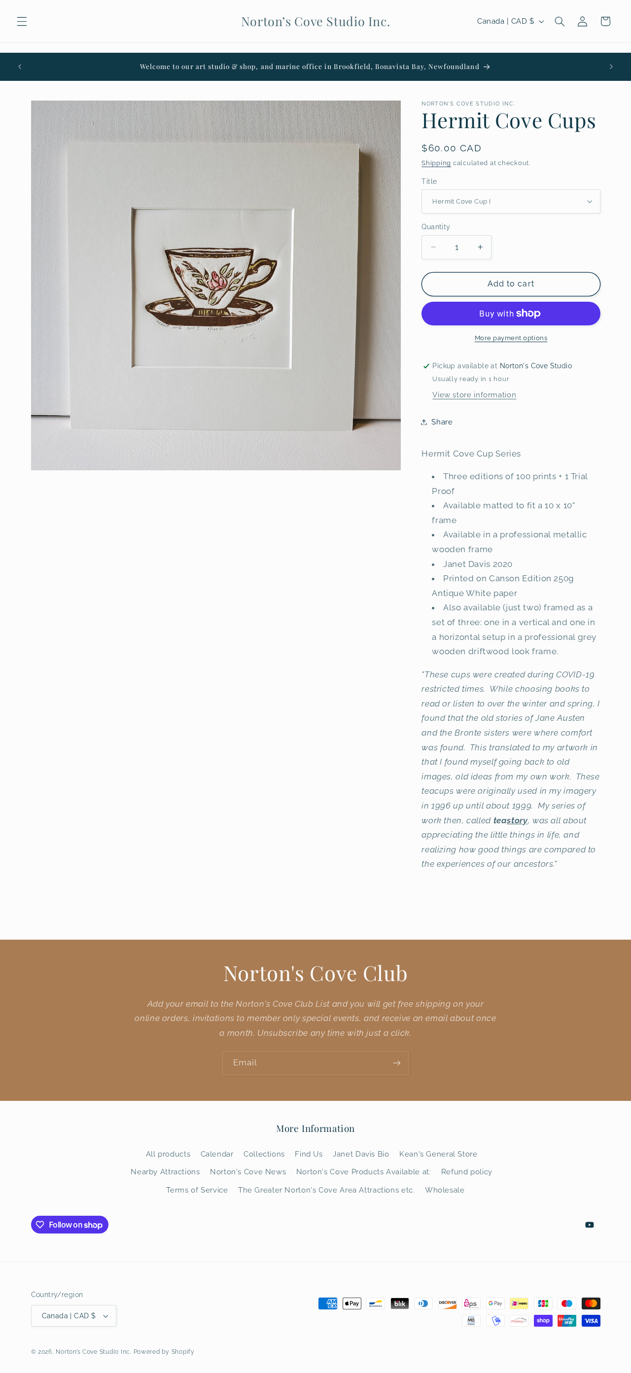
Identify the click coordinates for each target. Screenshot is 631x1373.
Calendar (217, 1154)
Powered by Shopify (164, 1351)
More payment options (511, 338)
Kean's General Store (438, 1154)
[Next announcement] (611, 66)
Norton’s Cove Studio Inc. (93, 1351)
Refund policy (466, 1171)
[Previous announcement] (20, 66)
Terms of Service (197, 1190)
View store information (474, 394)
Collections (264, 1154)
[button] (21, 21)
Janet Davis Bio (361, 1154)
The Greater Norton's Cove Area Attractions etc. (326, 1190)
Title (429, 181)
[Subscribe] (397, 1063)
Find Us (308, 1154)
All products (168, 1154)
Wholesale (445, 1190)
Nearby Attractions (165, 1171)
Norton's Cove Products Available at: (363, 1171)
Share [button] (442, 422)
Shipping (436, 163)
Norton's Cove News (248, 1171)
